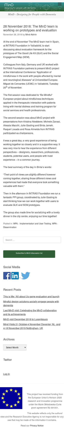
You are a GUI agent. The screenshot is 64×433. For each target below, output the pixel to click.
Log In (6, 374)
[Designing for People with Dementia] (32, 8)
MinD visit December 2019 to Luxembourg (25, 319)
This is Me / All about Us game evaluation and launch (31, 296)
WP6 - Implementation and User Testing (32, 223)
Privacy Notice (36, 425)
